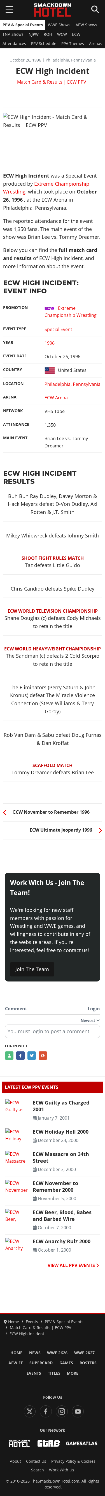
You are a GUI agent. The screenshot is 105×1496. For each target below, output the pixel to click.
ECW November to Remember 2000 (55, 1186)
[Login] (9, 1055)
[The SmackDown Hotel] (53, 10)
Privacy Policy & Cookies (73, 1461)
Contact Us (36, 1461)
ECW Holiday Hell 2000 (60, 1131)
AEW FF (15, 1362)
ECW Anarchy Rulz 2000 (61, 1241)
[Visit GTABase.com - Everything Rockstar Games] (49, 1443)
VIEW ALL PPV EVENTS (72, 1265)
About (15, 1461)
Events (34, 1373)
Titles (54, 1373)
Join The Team (32, 969)
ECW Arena (56, 398)
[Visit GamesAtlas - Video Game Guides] (82, 1443)
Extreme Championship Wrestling (71, 311)
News (35, 1352)
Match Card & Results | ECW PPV (51, 82)
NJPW (34, 34)
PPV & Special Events (23, 24)
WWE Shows (59, 24)
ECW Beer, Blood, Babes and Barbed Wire (62, 1215)
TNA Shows (13, 34)
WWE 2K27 (84, 1352)
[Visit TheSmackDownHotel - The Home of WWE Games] (19, 1443)
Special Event (58, 329)
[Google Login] (43, 1055)
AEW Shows (86, 24)
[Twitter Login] (31, 1055)
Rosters (88, 1362)
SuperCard (41, 1362)
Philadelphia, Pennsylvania (73, 384)
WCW (62, 34)
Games (66, 1362)
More (72, 1373)
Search (37, 1470)
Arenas (95, 43)
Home (16, 1352)
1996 (50, 343)
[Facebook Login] (20, 1055)
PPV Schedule (43, 43)
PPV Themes (72, 43)
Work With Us (61, 1470)
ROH (48, 34)
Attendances (14, 43)
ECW (76, 34)
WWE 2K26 (57, 1352)
